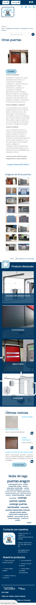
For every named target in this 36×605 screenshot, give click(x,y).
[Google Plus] (30, 7)
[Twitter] (26, 7)
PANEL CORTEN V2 (26, 439)
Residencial (24, 28)
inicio (3, 28)
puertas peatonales (14, 518)
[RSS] (34, 7)
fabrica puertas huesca (23, 492)
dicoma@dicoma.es (24, 550)
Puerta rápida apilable (7, 569)
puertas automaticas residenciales (17, 487)
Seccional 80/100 (26, 560)
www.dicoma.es (23, 552)
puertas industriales (18, 495)
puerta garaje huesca (15, 484)
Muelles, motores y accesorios (9, 577)
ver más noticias (19, 465)
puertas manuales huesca (12, 493)
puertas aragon (18, 481)
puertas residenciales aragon (18, 485)
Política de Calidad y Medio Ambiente (14, 596)
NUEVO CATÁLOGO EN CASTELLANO (19, 452)
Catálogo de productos (13, 28)
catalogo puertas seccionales (17, 505)
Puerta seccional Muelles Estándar (8, 561)
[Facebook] (22, 7)
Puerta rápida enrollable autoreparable (24, 570)
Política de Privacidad (23, 600)
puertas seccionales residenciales (18, 489)
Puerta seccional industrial (25, 564)
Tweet (12, 259)
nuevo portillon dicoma (21, 516)
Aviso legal (5, 592)
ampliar (29, 523)
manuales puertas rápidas (18, 512)
